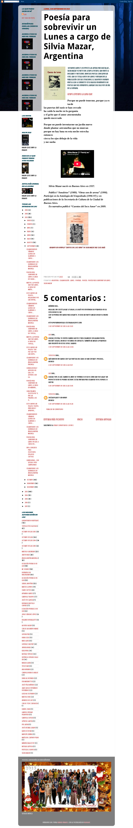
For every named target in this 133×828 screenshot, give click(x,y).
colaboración (65, 280)
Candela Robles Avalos (30, 673)
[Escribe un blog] (75, 277)
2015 (26, 499)
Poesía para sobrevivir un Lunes (99, 280)
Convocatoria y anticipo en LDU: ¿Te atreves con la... (31, 372)
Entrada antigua (103, 419)
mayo (29, 231)
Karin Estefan (27, 731)
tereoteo (52, 355)
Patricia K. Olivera (28, 750)
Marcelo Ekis (26, 697)
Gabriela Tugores (28, 597)
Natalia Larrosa (27, 746)
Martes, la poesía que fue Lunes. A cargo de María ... (32, 286)
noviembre (31, 483)
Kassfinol (25, 651)
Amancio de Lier (27, 700)
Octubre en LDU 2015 (29, 546)
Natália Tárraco (27, 654)
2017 (26, 506)
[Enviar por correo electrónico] (73, 277)
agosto (30, 242)
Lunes (72, 280)
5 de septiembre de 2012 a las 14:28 (60, 404)
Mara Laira (25, 641)
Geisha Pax (26, 634)
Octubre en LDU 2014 (29, 540)
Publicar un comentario (54, 409)
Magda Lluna (26, 663)
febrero (30, 224)
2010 (26, 210)
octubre (30, 480)
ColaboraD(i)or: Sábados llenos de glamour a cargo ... (31, 253)
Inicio (80, 419)
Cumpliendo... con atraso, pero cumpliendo (32, 462)
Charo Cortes (27, 590)
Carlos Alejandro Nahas (30, 629)
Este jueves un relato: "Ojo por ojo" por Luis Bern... (31, 350)
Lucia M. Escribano (28, 694)
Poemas (78, 280)
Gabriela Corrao (27, 718)
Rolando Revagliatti (29, 620)
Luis (50, 335)
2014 (26, 495)
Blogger (87, 822)
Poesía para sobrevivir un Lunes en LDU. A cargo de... (32, 440)
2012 (26, 217)
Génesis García (27, 721)
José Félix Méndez (28, 685)
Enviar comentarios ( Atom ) (64, 425)
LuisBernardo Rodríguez (30, 520)
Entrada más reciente (54, 419)
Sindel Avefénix (27, 583)
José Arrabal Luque (29, 728)
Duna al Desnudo (28, 678)
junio (29, 235)
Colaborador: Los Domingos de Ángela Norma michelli (32, 361)
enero (29, 220)
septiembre (31, 246)
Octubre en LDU (27, 537)
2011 (26, 214)
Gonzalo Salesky (28, 644)
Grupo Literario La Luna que (79, 94)
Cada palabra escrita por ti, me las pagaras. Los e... (32, 395)
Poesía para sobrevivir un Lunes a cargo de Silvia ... (32, 275)
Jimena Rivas (26, 647)
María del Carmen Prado (30, 738)
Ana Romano (26, 669)
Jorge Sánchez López (29, 614)
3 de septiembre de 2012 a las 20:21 (60, 326)
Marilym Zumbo (27, 734)
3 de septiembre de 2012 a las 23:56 (60, 347)
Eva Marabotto (27, 681)
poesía (84, 280)
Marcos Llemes (27, 587)
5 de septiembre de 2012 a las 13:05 (60, 386)
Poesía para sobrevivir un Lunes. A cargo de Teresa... (32, 329)
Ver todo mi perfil (28, 18)
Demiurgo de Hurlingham (26, 573)
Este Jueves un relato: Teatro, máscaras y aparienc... (32, 407)
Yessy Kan (25, 666)
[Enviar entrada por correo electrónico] (68, 277)
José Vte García (27, 600)
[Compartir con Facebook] (80, 277)
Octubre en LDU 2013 (29, 532)
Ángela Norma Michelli (30, 558)
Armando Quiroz (27, 593)
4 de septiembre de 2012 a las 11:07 (60, 365)
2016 (26, 502)
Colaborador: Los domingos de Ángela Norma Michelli (32, 265)
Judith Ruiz (26, 555)
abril (29, 228)
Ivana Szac (26, 637)
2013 (26, 492)
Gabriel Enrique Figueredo (27, 713)
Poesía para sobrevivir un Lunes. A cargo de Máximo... (32, 384)
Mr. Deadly (26, 569)
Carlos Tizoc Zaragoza (30, 703)
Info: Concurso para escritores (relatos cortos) (31, 452)
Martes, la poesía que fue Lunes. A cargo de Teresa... (32, 340)
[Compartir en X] (78, 277)
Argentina (55, 280)
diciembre (30, 487)
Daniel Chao (26, 709)
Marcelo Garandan (28, 552)
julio (29, 239)
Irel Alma (25, 724)
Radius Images (63, 822)
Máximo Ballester (28, 743)
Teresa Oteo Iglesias (29, 526)
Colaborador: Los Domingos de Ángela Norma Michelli (32, 319)
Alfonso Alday (27, 625)
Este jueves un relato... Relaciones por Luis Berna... (32, 296)
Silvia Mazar (48, 283)
